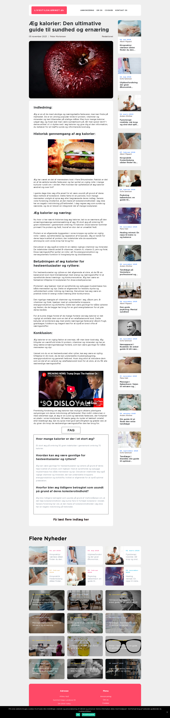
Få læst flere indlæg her (71, 519)
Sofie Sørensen (126, 79)
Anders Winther (126, 116)
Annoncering (87, 10)
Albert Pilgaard (126, 41)
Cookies (109, 10)
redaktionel (107, 36)
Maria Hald (124, 229)
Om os (99, 10)
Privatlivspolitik (88, 714)
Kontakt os (121, 10)
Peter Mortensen (58, 36)
